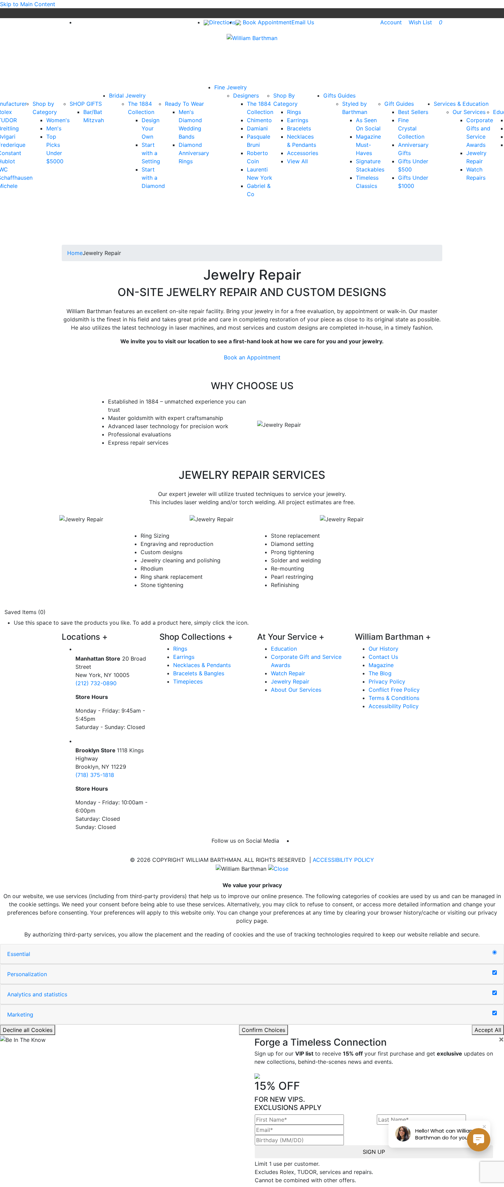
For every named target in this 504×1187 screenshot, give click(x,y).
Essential (18, 953)
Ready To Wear (184, 103)
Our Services (469, 112)
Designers (246, 95)
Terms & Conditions (394, 697)
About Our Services (296, 689)
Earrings (297, 120)
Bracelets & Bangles (198, 673)
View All (297, 161)
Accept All (488, 1029)
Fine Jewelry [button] (230, 87)
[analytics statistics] (494, 993)
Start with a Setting (151, 153)
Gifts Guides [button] (339, 95)
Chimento (259, 120)
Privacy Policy (387, 681)
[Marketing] (494, 1013)
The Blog (380, 673)
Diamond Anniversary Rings (194, 153)
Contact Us (383, 656)
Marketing (20, 1014)
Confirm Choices (263, 1029)
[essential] (494, 952)
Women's (58, 120)
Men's (53, 128)
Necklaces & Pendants (202, 665)
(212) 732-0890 (96, 683)
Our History (383, 648)
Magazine (381, 665)
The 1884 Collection (141, 107)
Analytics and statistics (37, 994)
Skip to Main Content (27, 4)
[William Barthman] (252, 37)
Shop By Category (285, 99)
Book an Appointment (252, 357)
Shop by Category (45, 107)
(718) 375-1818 (94, 774)
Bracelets (299, 128)
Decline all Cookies (27, 1029)
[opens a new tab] (78, 22)
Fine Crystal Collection (411, 128)
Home (75, 253)
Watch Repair (288, 673)
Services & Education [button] (461, 103)
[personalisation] (494, 973)
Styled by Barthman (354, 107)
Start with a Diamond (153, 177)
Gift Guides (399, 103)
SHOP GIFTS (86, 103)
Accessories (302, 153)
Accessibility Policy (394, 706)
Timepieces (188, 681)
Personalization (27, 974)
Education (284, 648)
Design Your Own (150, 128)
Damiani (257, 128)
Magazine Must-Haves (368, 144)
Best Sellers (413, 112)
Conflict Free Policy (394, 689)
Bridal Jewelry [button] (127, 95)
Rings (294, 112)
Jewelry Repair (290, 681)
